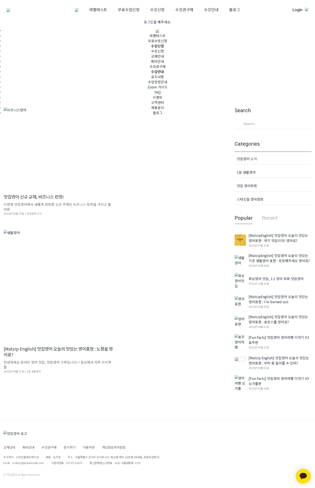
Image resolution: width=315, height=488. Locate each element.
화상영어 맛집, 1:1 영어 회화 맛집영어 (276, 278)
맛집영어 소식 (34, 213)
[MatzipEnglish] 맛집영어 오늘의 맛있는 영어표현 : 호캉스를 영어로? (278, 319)
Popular (244, 218)
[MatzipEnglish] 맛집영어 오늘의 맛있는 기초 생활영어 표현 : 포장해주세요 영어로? (279, 258)
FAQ (157, 92)
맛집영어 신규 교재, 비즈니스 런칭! (34, 197)
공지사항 (157, 76)
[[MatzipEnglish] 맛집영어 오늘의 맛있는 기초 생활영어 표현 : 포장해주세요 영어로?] (240, 259)
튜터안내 (157, 61)
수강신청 (157, 9)
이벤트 (157, 97)
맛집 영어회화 (247, 185)
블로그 (234, 9)
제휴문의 (157, 107)
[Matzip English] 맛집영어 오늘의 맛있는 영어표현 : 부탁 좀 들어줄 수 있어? (279, 360)
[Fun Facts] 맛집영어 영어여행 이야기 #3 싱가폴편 (279, 381)
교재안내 (157, 56)
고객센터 (157, 102)
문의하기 (69, 447)
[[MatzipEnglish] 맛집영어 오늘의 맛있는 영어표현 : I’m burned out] (240, 300)
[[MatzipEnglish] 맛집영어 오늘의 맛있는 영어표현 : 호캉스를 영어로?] (240, 320)
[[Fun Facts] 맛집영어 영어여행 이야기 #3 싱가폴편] (240, 382)
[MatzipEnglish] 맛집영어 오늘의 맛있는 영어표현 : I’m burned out (278, 299)
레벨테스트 (98, 9)
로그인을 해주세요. (157, 21)
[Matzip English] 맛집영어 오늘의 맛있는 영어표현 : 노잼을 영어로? (58, 352)
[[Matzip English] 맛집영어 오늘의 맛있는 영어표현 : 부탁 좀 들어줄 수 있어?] (240, 361)
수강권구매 (184, 9)
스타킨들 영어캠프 (250, 199)
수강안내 (211, 9)
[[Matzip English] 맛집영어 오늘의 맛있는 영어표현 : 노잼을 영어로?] (58, 284)
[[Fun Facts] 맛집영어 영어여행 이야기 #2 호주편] (240, 341)
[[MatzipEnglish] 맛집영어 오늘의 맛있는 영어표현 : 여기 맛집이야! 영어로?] (240, 239)
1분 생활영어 (34, 371)
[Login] (306, 9)
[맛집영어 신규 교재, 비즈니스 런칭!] (58, 147)
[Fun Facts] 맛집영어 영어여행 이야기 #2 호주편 (279, 340)
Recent (270, 218)
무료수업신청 (129, 9)
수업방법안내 (157, 81)
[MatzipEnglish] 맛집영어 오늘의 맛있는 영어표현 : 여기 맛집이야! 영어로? (278, 238)
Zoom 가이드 (157, 87)
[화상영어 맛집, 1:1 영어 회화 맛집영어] (240, 280)
